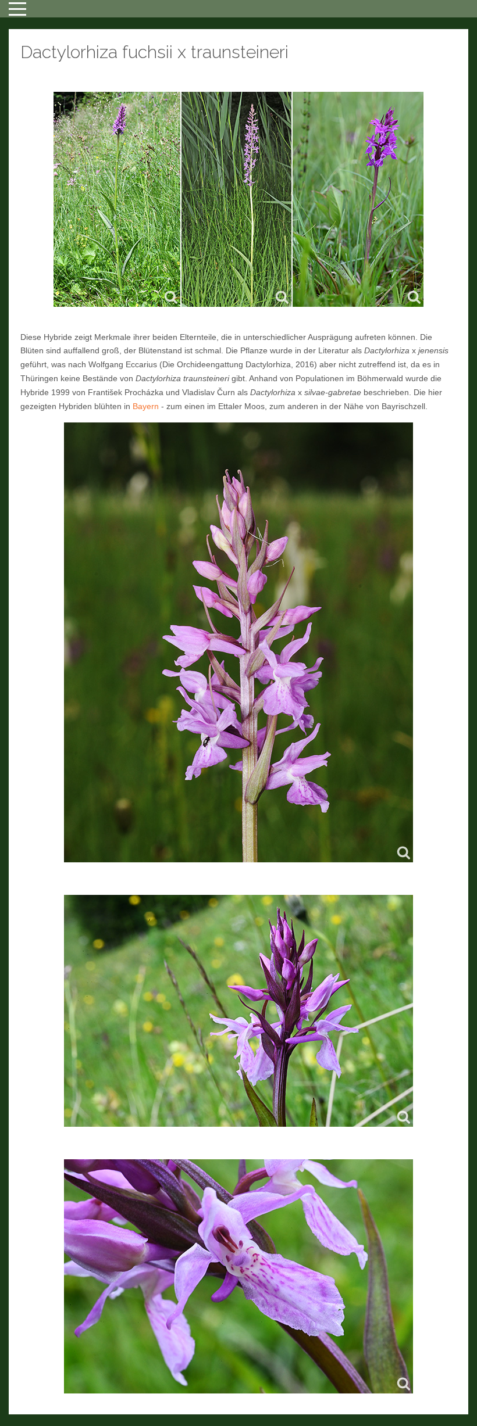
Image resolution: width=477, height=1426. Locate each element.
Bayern (146, 406)
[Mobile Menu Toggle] (17, 8)
